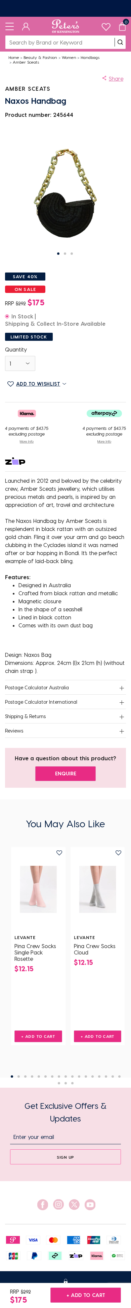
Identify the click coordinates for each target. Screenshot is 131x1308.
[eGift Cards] (65, 8)
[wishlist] (106, 25)
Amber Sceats (26, 62)
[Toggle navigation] (9, 26)
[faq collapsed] (121, 688)
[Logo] (65, 26)
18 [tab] (59, 1083)
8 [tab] (59, 1076)
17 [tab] (119, 1076)
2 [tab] (18, 1076)
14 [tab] (99, 1076)
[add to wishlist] (59, 852)
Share (116, 78)
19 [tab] (65, 1083)
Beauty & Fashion (40, 57)
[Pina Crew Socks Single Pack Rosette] (38, 889)
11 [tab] (79, 1076)
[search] (120, 42)
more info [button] (27, 441)
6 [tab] (45, 1076)
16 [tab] (113, 1076)
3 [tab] (25, 1076)
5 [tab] (39, 1076)
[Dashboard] (26, 26)
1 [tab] (12, 1076)
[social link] (42, 1204)
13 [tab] (92, 1076)
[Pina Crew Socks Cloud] (98, 889)
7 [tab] (52, 1076)
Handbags (90, 57)
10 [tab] (72, 1076)
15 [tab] (106, 1076)
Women (69, 57)
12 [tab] (86, 1076)
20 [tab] (72, 1083)
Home (13, 57)
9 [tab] (65, 1076)
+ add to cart (86, 1295)
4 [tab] (32, 1076)
